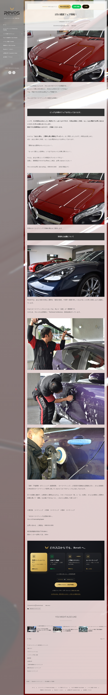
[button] (11, 64)
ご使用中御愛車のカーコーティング (35, 664)
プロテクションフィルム (32, 651)
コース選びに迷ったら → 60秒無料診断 (65, 574)
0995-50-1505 (75, 590)
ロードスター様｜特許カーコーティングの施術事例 (70, 630)
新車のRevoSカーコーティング (69, 626)
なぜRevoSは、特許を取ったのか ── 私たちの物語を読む (66, 594)
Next (101, 638)
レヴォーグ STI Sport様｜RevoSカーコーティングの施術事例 (44, 630)
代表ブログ (29, 648)
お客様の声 (29, 661)
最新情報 (29, 658)
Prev (30, 638)
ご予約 (85, 6)
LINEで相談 (76, 6)
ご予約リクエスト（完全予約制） (66, 584)
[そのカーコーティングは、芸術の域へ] (12, 16)
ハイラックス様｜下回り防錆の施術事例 (95, 630)
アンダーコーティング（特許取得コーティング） (37, 645)
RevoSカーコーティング (66, 21)
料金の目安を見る (64, 6)
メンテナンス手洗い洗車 (32, 654)
